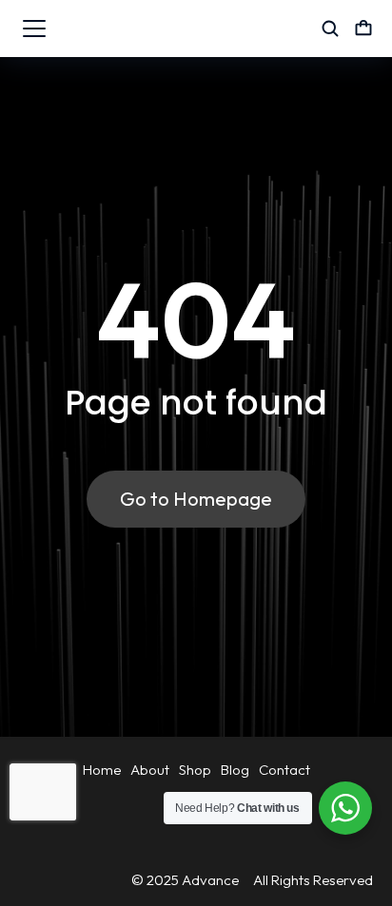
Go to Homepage (196, 499)
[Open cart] (363, 28)
